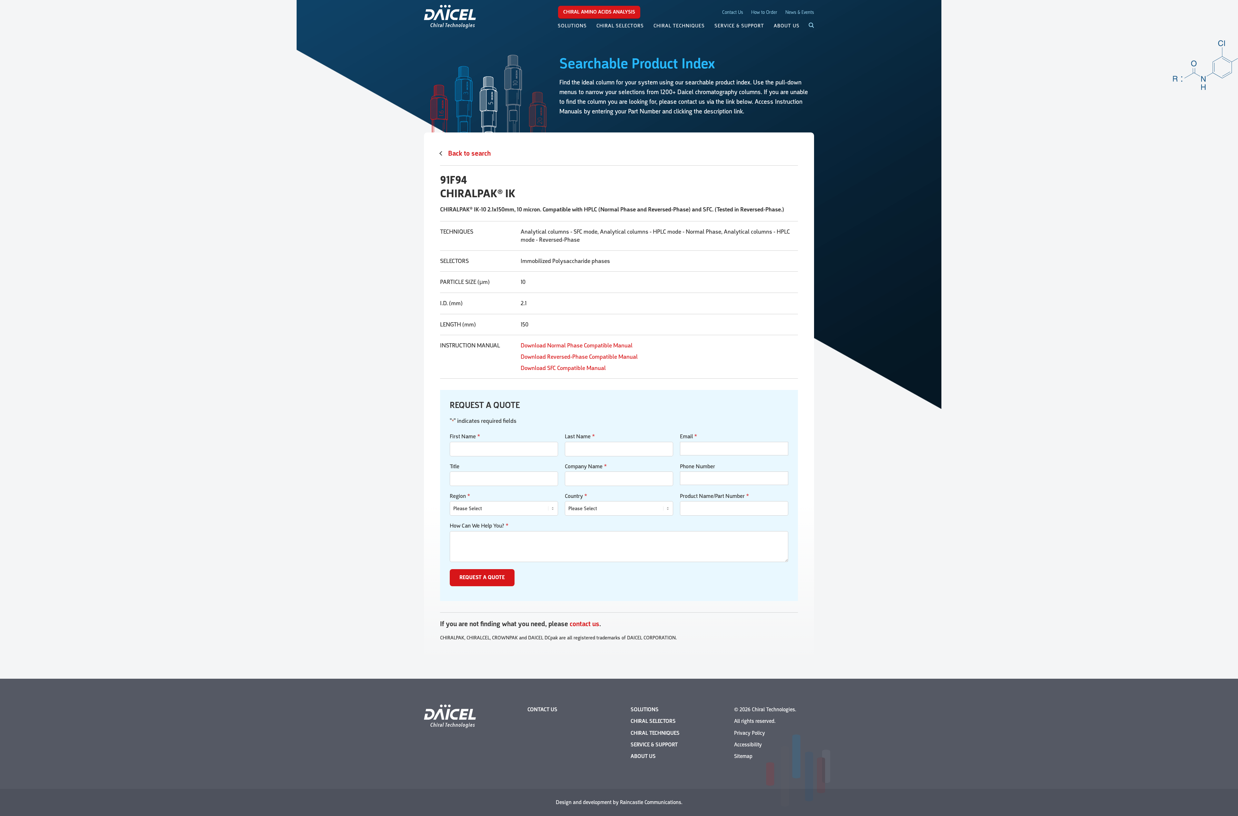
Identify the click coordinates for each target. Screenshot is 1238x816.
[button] (807, 25)
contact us (584, 623)
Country (576, 496)
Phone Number (697, 466)
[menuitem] (572, 25)
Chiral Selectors (653, 721)
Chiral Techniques (655, 733)
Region (460, 496)
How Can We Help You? (479, 526)
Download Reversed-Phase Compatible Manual (579, 357)
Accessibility (748, 744)
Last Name (580, 436)
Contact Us (732, 12)
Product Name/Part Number (714, 496)
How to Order (764, 12)
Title (454, 466)
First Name (465, 436)
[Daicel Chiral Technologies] (450, 16)
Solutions (645, 709)
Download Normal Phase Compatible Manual (577, 345)
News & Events (799, 12)
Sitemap (743, 756)
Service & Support (654, 744)
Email (688, 436)
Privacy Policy (749, 733)
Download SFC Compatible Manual (563, 368)
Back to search (469, 153)
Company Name (586, 466)
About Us (643, 756)
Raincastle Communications (650, 802)
